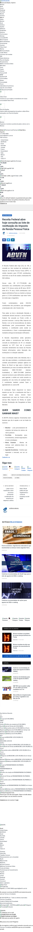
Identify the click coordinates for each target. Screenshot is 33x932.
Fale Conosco (3, 137)
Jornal (2, 875)
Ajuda (1, 859)
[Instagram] (3, 905)
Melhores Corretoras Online (7, 866)
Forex (1, 67)
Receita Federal (7, 477)
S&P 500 (11, 168)
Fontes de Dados (4, 868)
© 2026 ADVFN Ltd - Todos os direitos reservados (13, 897)
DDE (1, 56)
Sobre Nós (3, 853)
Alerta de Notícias (5, 41)
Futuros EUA (3, 73)
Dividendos (3, 30)
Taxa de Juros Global (6, 87)
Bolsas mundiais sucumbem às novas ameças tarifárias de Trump (22, 635)
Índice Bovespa (17, 161)
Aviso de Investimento (6, 903)
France (2, 149)
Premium (15, 130)
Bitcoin (10, 183)
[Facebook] (21, 905)
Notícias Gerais (7, 215)
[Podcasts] (9, 907)
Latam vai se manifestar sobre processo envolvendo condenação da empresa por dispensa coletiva (8, 494)
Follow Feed (3, 47)
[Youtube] (3, 907)
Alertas (2, 49)
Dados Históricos (4, 58)
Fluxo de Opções (4, 60)
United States (4, 140)
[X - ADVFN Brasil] (12, 905)
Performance (3, 34)
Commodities (3, 78)
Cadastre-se (3, 203)
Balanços (2, 28)
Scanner (2, 15)
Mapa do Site (3, 860)
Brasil (2, 143)
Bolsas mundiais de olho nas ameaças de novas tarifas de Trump (21, 646)
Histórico (2, 32)
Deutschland (4, 151)
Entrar (1, 130)
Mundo (2, 14)
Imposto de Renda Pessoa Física (21, 475)
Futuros (2, 71)
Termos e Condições (10, 894)
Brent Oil (11, 190)
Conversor (3, 881)
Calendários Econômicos (7, 86)
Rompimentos (4, 62)
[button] (8, 914)
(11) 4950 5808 (4, 133)
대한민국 (3, 158)
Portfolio (2, 12)
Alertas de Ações (5, 50)
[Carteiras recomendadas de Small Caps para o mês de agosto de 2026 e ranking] (16, 563)
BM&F (1, 74)
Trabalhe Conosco (5, 855)
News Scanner (4, 39)
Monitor (2, 4)
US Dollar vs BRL (17, 176)
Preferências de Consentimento (9, 870)
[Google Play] (4, 886)
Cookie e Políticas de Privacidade (9, 901)
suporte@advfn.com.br (6, 135)
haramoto (15, 639)
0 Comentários (11, 235)
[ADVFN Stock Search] (0, 2)
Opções (2, 26)
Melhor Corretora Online (6, 63)
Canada (3, 147)
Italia (2, 153)
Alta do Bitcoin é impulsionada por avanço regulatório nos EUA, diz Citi (22, 696)
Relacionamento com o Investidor (9, 857)
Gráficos (2, 25)
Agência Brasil (13, 233)
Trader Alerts (3, 52)
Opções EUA (3, 76)
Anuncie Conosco (5, 864)
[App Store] (3, 884)
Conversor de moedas (6, 54)
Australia (3, 145)
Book (1, 6)
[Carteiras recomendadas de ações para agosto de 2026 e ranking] (16, 590)
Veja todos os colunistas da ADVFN (16, 656)
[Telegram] (27, 905)
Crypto (2, 69)
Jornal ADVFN (4, 38)
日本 (2, 156)
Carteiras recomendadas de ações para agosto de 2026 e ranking (21, 669)
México (3, 154)
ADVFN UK (3, 142)
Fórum (2, 8)
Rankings (2, 10)
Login (16, 800)
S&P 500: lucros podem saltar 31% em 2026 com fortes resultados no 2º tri (21, 687)
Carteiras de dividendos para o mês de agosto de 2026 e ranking (21, 678)
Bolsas (2, 80)
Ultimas (17, 477)
